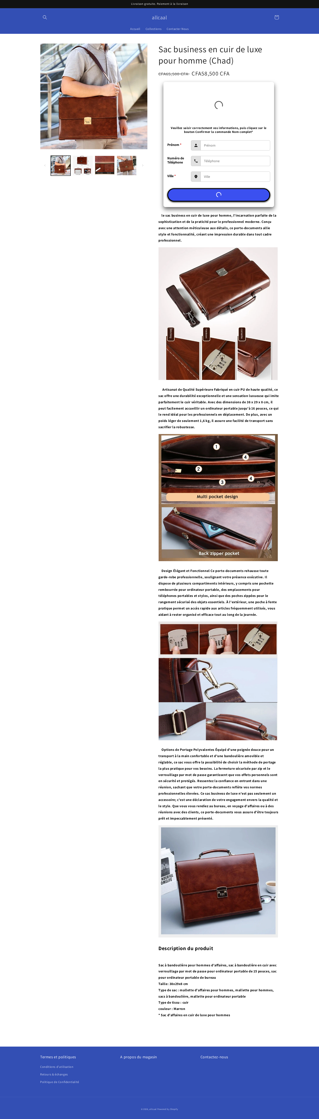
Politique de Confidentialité (59, 1082)
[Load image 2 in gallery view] (82, 165)
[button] (45, 17)
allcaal (153, 1109)
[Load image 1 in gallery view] (61, 165)
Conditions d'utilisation (56, 1067)
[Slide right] (143, 165)
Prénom (174, 145)
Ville (171, 176)
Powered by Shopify (167, 1109)
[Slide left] (45, 165)
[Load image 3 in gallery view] (105, 165)
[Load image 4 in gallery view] (126, 165)
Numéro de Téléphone (175, 160)
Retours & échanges (54, 1074)
